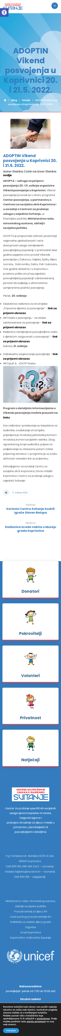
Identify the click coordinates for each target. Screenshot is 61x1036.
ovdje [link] (7, 175)
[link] (4, 12)
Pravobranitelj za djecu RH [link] (30, 911)
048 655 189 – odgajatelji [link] (29, 877)
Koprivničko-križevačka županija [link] (30, 938)
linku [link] (6, 417)
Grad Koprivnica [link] (30, 932)
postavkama (43, 1018)
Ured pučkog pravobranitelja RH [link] (30, 917)
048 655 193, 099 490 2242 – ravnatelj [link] (29, 866)
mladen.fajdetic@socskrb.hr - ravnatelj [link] (30, 872)
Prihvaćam (11, 1030)
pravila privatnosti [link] (36, 1021)
